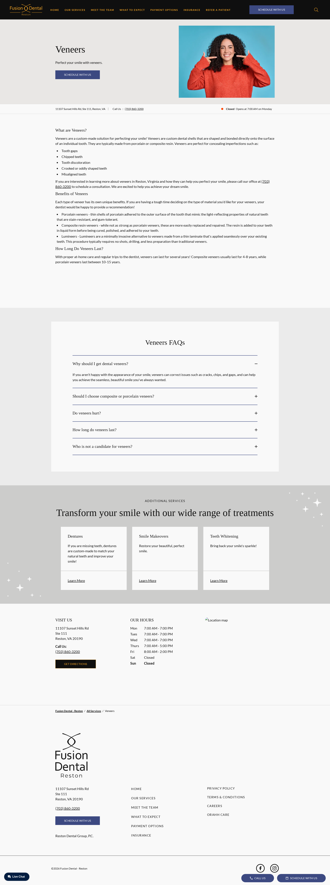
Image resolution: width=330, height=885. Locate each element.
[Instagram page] (274, 868)
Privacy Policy (221, 788)
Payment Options (164, 9)
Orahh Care (218, 815)
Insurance (192, 9)
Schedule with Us (271, 9)
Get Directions (75, 663)
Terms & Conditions (226, 797)
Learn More (76, 580)
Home (54, 9)
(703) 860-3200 (134, 108)
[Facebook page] (260, 868)
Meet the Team (102, 9)
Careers (214, 806)
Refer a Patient (218, 9)
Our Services (75, 9)
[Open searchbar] (316, 10)
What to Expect (132, 9)
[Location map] (240, 654)
